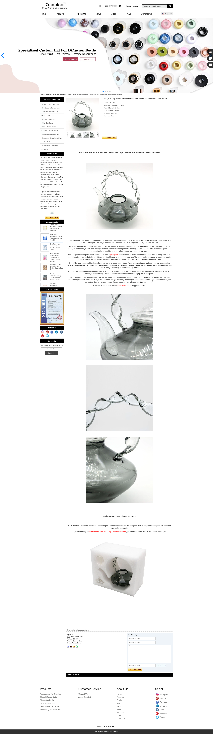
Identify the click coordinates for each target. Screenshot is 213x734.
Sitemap (120, 713)
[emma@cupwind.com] (74, 646)
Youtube (157, 698)
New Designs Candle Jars (50, 108)
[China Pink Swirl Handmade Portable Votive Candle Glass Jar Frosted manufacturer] (44, 279)
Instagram (157, 694)
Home (43, 14)
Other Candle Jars (47, 123)
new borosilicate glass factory (80, 630)
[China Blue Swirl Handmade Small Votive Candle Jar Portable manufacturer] (44, 230)
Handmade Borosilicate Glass (61, 95)
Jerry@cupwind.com (130, 6)
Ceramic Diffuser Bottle (49, 130)
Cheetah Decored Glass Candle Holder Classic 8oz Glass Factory (56, 259)
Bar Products (46, 142)
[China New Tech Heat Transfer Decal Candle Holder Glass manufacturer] (44, 240)
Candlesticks (45, 149)
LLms (119, 716)
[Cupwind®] (109, 726)
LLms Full (121, 719)
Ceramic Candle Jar (48, 119)
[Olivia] (52, 212)
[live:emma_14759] (68, 646)
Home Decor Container (49, 145)
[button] (102, 91)
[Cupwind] (55, 6)
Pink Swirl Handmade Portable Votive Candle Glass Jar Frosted (56, 280)
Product (120, 700)
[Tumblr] (61, 332)
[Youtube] (47, 332)
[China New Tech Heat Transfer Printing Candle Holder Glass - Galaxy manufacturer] (44, 270)
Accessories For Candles (50, 134)
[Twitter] (47, 336)
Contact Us (146, 14)
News (98, 14)
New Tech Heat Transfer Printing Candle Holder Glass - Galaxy (55, 269)
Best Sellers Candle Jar (49, 112)
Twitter (157, 717)
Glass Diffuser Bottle (48, 127)
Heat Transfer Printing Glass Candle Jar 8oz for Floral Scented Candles (56, 250)
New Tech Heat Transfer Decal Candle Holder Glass (55, 239)
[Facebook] (52, 332)
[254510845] (71, 646)
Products (60, 14)
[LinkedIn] (57, 332)
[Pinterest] (42, 336)
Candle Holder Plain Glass (50, 104)
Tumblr (157, 709)
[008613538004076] (77, 646)
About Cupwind (84, 697)
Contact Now (52, 217)
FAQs (128, 14)
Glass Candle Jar (47, 115)
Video (113, 14)
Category (48, 95)
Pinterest (157, 713)
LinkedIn (157, 706)
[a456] (106, 55)
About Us (81, 14)
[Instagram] (42, 332)
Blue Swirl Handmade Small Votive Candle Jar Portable (56, 230)
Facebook (157, 702)
